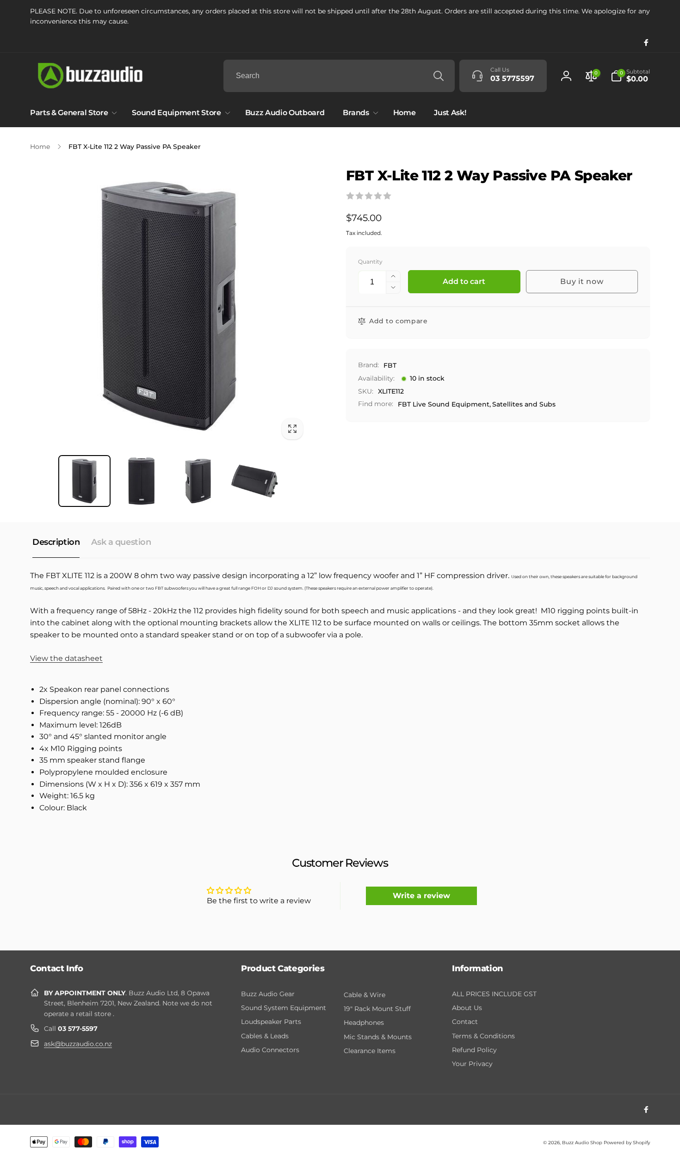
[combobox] (339, 76)
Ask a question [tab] (121, 542)
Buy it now (581, 281)
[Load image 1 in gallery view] (84, 481)
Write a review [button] (421, 895)
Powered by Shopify (627, 1143)
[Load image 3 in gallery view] (198, 481)
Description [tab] (56, 542)
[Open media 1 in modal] (169, 305)
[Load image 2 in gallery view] (141, 481)
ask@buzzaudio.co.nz (78, 1044)
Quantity (370, 262)
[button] (630, 76)
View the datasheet (66, 658)
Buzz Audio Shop (582, 1143)
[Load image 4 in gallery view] (254, 481)
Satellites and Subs (524, 404)
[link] (340, 16)
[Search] (438, 76)
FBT (389, 365)
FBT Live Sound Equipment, (444, 404)
